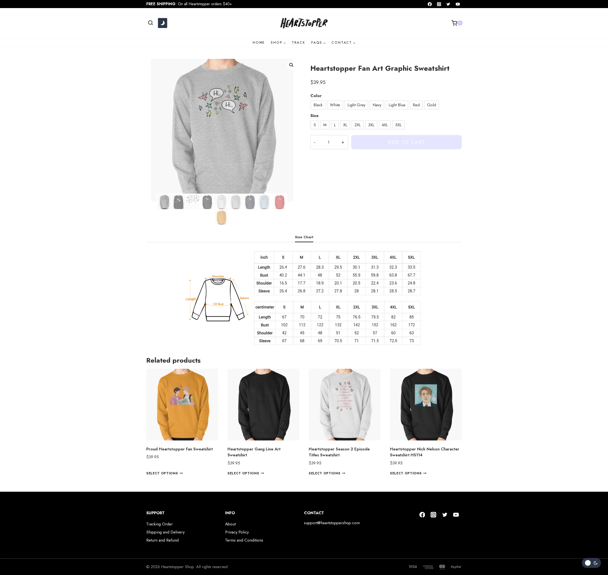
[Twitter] (448, 4)
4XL (385, 125)
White (335, 105)
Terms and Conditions (244, 540)
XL (345, 125)
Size (314, 115)
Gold (431, 105)
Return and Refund (162, 540)
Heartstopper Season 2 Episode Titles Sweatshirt (339, 452)
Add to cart (406, 142)
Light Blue (397, 105)
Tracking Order (159, 524)
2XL (358, 125)
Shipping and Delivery (165, 532)
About (230, 524)
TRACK (298, 42)
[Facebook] (430, 4)
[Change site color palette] (162, 23)
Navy (377, 105)
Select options (162, 473)
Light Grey (356, 105)
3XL (371, 125)
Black (318, 105)
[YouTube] (458, 4)
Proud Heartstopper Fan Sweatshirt (179, 449)
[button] (291, 65)
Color (316, 95)
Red (416, 105)
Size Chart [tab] (304, 237)
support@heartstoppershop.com (332, 523)
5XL (398, 125)
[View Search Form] (150, 23)
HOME (259, 42)
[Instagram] (439, 4)
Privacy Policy (237, 532)
